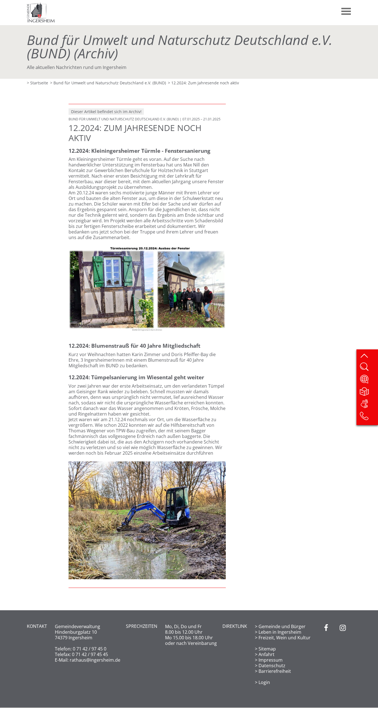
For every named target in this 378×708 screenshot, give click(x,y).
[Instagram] (343, 654)
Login (264, 682)
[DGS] (368, 405)
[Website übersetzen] (368, 381)
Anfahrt (266, 654)
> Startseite (37, 82)
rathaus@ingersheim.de (95, 660)
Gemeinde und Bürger (282, 626)
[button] (346, 9)
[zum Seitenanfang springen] (368, 356)
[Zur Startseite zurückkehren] (41, 5)
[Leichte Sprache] (368, 393)
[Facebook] (326, 654)
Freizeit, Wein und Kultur (285, 638)
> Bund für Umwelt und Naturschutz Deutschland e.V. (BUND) (108, 82)
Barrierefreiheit (275, 671)
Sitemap (267, 649)
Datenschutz (272, 665)
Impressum (271, 660)
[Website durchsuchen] (368, 369)
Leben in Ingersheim (280, 632)
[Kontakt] (368, 418)
